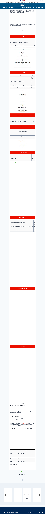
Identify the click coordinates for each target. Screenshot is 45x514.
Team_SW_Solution (8, 499)
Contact (31, 512)
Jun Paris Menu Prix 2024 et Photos (31, 480)
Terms (43, 512)
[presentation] (8, 490)
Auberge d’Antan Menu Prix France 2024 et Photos (37, 495)
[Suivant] (39, 495)
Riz (10, 222)
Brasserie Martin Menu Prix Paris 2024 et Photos (17, 495)
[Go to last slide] (5, 495)
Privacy (38, 512)
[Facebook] (40, 0)
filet (20, 47)
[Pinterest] (42, 0)
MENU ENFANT (25, 423)
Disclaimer (34, 512)
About (29, 512)
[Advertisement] (22, 19)
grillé (19, 85)
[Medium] (43, 0)
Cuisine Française (22, 5)
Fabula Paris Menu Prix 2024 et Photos (27, 495)
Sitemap (40, 512)
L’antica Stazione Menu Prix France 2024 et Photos (14, 480)
